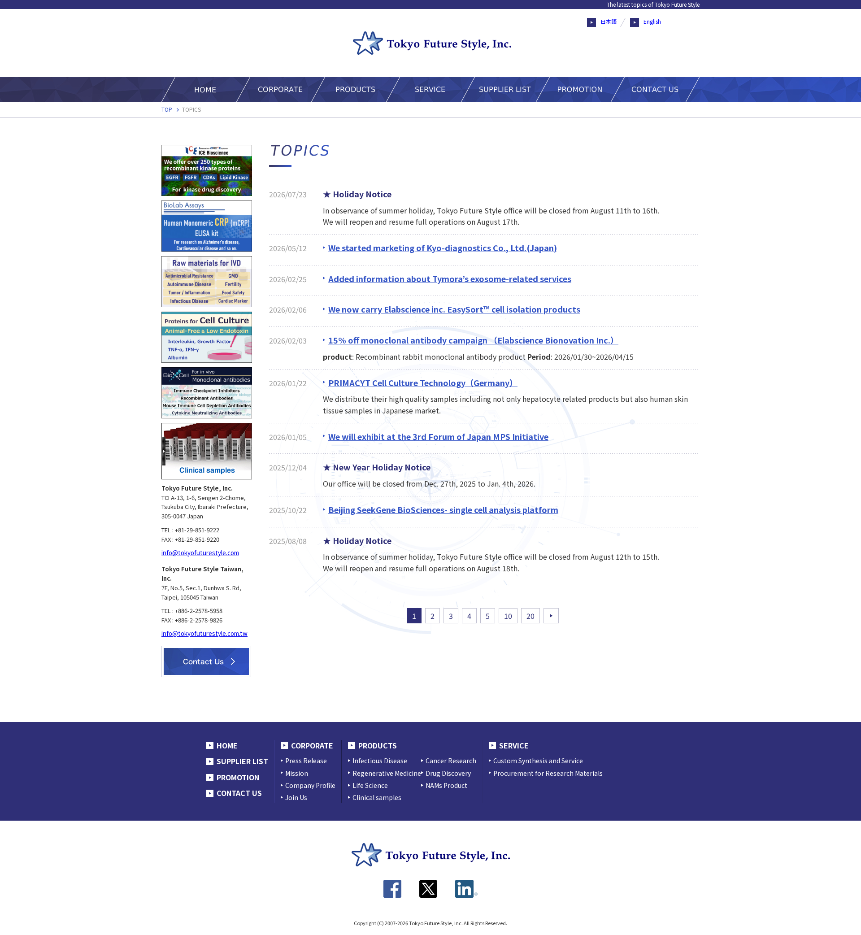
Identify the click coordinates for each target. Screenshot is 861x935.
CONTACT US (239, 792)
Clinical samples (376, 797)
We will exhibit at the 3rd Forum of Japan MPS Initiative (438, 436)
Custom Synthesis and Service (538, 760)
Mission (296, 773)
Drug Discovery (448, 773)
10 (508, 615)
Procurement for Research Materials (548, 773)
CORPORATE (312, 745)
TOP (166, 109)
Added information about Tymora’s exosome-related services (449, 278)
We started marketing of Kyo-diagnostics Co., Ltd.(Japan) (442, 247)
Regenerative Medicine (386, 773)
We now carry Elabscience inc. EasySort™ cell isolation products (454, 309)
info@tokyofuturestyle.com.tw (204, 633)
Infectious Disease (379, 760)
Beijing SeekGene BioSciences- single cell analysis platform (443, 509)
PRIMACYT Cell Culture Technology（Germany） (422, 382)
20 (530, 615)
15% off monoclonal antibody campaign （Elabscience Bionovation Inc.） (473, 340)
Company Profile (310, 785)
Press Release (306, 760)
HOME (227, 745)
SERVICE (514, 745)
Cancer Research (451, 760)
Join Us (296, 797)
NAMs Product (446, 785)
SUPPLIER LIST (242, 761)
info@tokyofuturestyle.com (200, 552)
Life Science (370, 785)
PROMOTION (238, 777)
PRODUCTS (377, 745)
